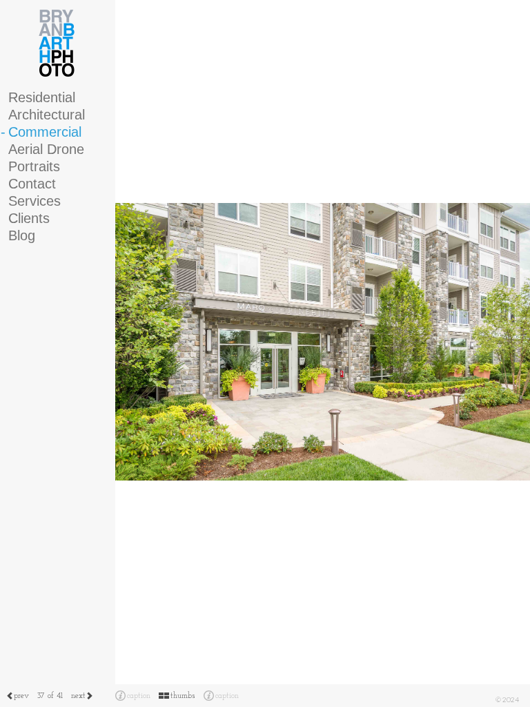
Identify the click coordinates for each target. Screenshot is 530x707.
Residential (41, 97)
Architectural (46, 114)
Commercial (44, 131)
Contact (32, 183)
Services (34, 201)
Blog (21, 235)
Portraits (34, 166)
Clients (29, 218)
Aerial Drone (46, 149)
